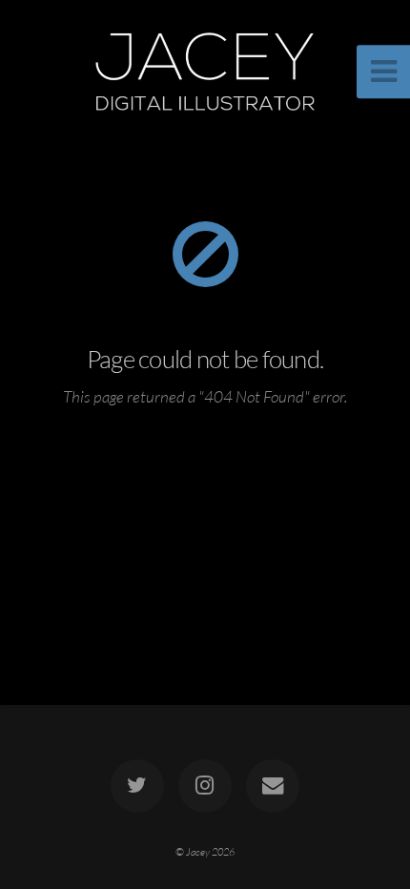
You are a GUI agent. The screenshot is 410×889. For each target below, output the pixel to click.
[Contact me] (272, 786)
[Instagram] (205, 786)
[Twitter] (137, 786)
